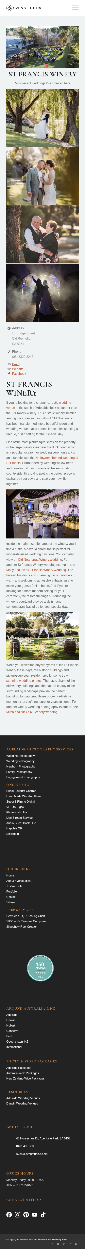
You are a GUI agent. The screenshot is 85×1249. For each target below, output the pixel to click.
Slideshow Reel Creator (21, 926)
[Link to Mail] (76, 1244)
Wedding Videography (20, 761)
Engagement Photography (23, 777)
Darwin (10, 1020)
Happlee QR (14, 828)
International (14, 1047)
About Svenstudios (18, 880)
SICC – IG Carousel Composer (26, 921)
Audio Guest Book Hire (21, 823)
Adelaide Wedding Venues (23, 1098)
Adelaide (11, 1014)
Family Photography (19, 771)
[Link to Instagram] (52, 1244)
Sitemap (11, 902)
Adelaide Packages (18, 1067)
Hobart (10, 1025)
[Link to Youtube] (58, 1244)
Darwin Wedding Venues (22, 1103)
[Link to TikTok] (70, 1244)
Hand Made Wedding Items (24, 796)
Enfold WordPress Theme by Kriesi (50, 1239)
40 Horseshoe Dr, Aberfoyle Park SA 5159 (43, 1138)
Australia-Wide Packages (22, 1073)
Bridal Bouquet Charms (21, 791)
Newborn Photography (20, 766)
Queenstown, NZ (17, 1041)
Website (18, 369)
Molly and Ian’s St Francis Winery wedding (36, 570)
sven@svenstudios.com (32, 1154)
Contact (11, 896)
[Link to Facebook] (46, 1244)
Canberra (12, 1030)
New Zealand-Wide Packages (25, 1078)
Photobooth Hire (16, 812)
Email (16, 364)
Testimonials (14, 886)
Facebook (19, 373)
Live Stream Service (19, 817)
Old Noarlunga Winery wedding (40, 559)
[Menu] (73, 8)
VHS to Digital (15, 807)
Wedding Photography (20, 755)
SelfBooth (12, 833)
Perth (9, 1036)
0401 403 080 (25, 1146)
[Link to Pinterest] (64, 1244)
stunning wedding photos (24, 680)
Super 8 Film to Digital (20, 801)
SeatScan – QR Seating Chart (25, 916)
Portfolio (11, 891)
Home (10, 875)
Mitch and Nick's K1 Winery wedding (32, 712)
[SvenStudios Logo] (35, 8)
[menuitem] (73, 8)
